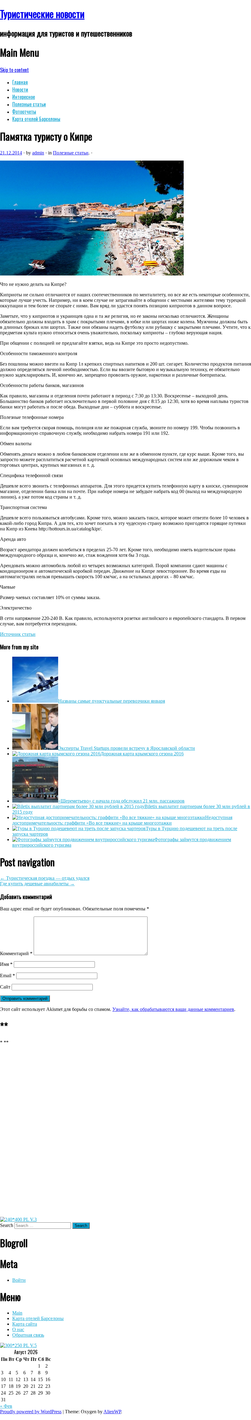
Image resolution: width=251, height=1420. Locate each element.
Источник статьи (18, 634)
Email (7, 975)
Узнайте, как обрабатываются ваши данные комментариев (173, 1009)
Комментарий (16, 953)
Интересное (23, 97)
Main (17, 1313)
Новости (20, 89)
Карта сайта (24, 1324)
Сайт (5, 986)
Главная (20, 82)
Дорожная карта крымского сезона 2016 (142, 753)
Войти (19, 1280)
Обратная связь (28, 1335)
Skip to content (14, 70)
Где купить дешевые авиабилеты (37, 883)
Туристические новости (42, 13)
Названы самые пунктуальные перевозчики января (111, 701)
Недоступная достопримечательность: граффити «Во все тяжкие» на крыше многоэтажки (122, 820)
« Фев (6, 1406)
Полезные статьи (29, 104)
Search (6, 1225)
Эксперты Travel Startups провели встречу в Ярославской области (126, 748)
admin (38, 152)
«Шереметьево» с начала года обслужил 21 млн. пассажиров (121, 800)
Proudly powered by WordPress (31, 1411)
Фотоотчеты (24, 111)
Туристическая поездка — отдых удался (44, 878)
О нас (18, 1329)
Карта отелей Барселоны (36, 119)
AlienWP (112, 1411)
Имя (6, 964)
